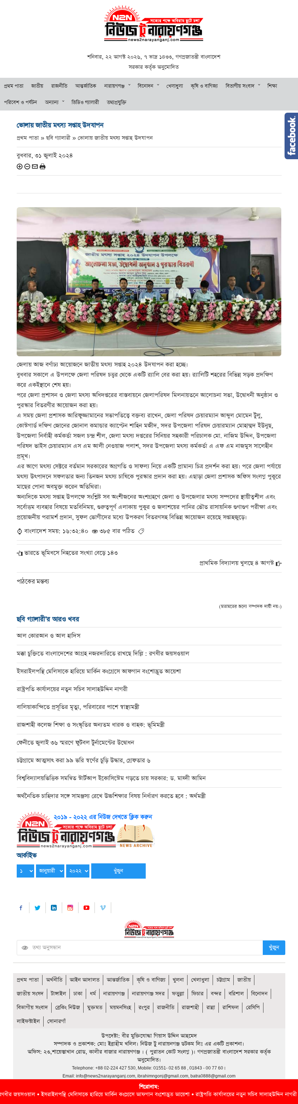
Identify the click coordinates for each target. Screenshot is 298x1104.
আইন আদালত (85, 980)
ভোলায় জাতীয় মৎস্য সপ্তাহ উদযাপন (115, 138)
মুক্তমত (94, 1007)
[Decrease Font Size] (27, 166)
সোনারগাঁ (56, 1021)
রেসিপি (253, 1007)
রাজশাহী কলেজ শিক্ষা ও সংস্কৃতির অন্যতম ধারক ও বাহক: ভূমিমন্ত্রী (91, 725)
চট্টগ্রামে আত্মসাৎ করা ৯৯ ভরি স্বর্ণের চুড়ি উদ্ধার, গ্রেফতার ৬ (83, 760)
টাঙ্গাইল (58, 993)
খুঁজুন (274, 947)
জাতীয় (37, 86)
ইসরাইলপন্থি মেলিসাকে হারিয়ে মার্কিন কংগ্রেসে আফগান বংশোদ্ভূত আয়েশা (99, 671)
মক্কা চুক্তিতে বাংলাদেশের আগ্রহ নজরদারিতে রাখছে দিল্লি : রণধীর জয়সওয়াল (103, 654)
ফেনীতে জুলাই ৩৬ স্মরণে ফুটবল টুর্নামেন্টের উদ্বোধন (75, 743)
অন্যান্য (52, 102)
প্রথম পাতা (13, 86)
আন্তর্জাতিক (85, 86)
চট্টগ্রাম (223, 980)
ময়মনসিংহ (120, 1007)
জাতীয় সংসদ (30, 993)
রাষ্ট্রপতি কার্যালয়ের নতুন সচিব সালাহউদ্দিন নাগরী (72, 689)
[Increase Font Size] (20, 166)
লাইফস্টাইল (28, 1021)
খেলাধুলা (174, 86)
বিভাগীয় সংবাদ (240, 86)
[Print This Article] (42, 166)
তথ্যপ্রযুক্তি (116, 102)
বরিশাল (236, 993)
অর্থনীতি (54, 980)
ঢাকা (77, 993)
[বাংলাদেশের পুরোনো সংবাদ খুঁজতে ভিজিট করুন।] (86, 829)
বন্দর (216, 993)
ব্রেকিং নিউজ (67, 1007)
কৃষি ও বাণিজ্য (204, 86)
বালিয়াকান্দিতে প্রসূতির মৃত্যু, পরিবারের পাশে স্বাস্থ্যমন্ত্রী (78, 707)
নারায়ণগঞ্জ (114, 86)
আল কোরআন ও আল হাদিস (48, 636)
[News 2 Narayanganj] (153, 23)
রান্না (210, 1007)
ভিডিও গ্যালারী (85, 102)
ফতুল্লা (178, 993)
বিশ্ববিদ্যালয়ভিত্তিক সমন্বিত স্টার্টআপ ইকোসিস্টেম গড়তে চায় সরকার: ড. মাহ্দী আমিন (111, 778)
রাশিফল (230, 1007)
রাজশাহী (190, 1007)
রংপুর (144, 1007)
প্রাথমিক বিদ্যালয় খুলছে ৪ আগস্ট (237, 563)
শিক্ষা (272, 86)
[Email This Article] (35, 166)
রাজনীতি (59, 86)
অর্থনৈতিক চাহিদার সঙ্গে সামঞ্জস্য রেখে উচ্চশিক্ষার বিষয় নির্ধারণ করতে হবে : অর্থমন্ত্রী (111, 796)
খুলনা (178, 980)
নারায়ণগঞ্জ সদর (148, 993)
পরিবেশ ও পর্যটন (20, 102)
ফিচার (198, 993)
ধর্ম (93, 993)
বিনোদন (145, 86)
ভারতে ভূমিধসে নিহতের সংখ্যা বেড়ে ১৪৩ (71, 553)
